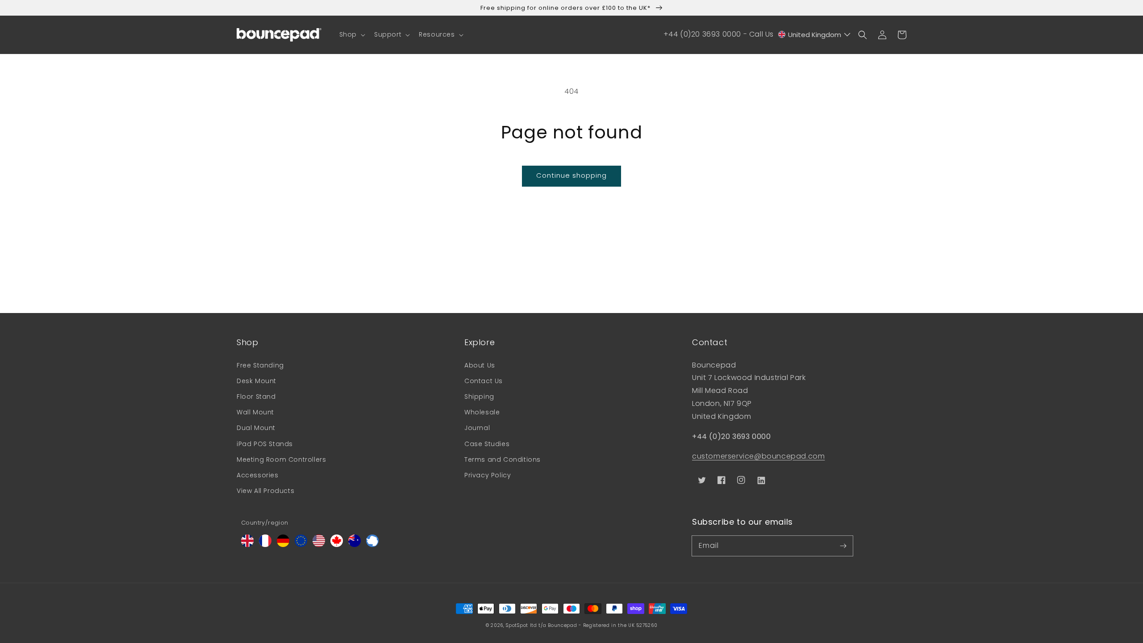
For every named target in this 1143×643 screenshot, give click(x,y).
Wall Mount (255, 412)
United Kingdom (814, 34)
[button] (351, 34)
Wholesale (482, 412)
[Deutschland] (283, 544)
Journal (477, 427)
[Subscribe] (843, 545)
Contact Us (483, 380)
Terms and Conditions (502, 459)
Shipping (479, 396)
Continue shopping (571, 175)
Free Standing (260, 365)
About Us (479, 365)
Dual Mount (256, 427)
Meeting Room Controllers (281, 459)
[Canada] (336, 544)
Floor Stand (256, 396)
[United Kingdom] (247, 544)
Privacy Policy (487, 475)
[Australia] (354, 544)
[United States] (319, 544)
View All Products (265, 490)
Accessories (258, 475)
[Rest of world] (372, 544)
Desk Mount (256, 380)
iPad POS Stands (265, 443)
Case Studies (486, 443)
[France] (265, 544)
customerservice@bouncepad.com (758, 456)
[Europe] (301, 544)
